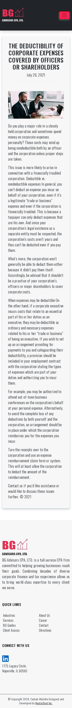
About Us (44, 615)
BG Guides (9, 625)
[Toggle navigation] (64, 15)
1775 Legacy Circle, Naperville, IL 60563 (14, 668)
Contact (44, 625)
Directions (45, 630)
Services (8, 620)
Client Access (11, 630)
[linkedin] (5, 657)
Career (43, 620)
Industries (9, 615)
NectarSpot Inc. (44, 703)
